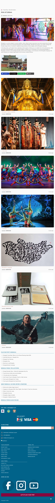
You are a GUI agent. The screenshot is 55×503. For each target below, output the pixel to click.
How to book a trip (5, 467)
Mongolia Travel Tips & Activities (10, 368)
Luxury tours (4, 452)
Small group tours (5, 449)
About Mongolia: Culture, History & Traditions (14, 384)
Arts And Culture (12, 9)
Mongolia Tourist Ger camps (34, 452)
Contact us (3, 463)
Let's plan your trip (27, 495)
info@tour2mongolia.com (8, 437)
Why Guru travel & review (7, 465)
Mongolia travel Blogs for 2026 (10, 400)
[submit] (52, 428)
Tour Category (5, 444)
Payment (3, 470)
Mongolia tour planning (33, 447)
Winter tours (4, 454)
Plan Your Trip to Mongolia (8, 352)
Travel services (4, 472)
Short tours (4, 456)
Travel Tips (5, 9)
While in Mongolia (32, 450)
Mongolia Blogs (31, 456)
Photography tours (5, 458)
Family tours (4, 450)
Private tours (4, 447)
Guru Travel (4, 461)
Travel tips (31, 444)
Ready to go (30, 449)
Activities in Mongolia (33, 454)
